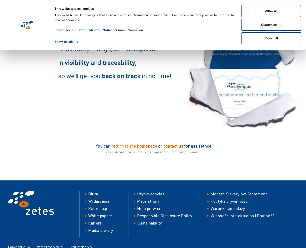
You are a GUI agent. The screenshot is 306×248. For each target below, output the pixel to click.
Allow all (271, 11)
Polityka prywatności (229, 201)
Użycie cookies (150, 193)
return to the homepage (134, 145)
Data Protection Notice (95, 30)
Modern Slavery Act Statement (239, 193)
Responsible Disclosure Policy (164, 215)
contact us (173, 145)
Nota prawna (148, 208)
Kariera (95, 223)
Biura (93, 193)
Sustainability (149, 223)
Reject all (271, 38)
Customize (269, 24)
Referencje (98, 208)
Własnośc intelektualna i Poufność (242, 215)
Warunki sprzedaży (228, 208)
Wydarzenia (98, 201)
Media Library (100, 230)
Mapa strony (148, 201)
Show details (64, 41)
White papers (100, 215)
